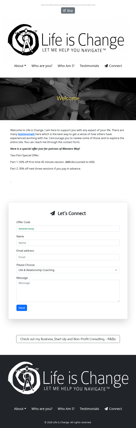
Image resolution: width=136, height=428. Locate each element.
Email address (25, 250)
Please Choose (25, 265)
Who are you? (42, 65)
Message (22, 278)
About (18, 65)
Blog (70, 10)
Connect (115, 65)
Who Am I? (66, 65)
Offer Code (23, 222)
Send (22, 308)
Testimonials (89, 65)
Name (20, 236)
